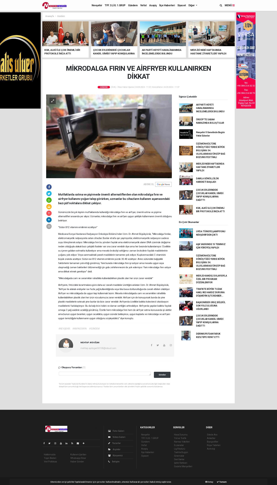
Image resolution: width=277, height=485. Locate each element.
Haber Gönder (77, 461)
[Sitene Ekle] (85, 443)
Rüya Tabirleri (213, 445)
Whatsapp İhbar (78, 458)
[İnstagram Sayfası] (56, 443)
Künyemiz (117, 455)
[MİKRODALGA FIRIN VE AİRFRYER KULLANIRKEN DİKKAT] (109, 136)
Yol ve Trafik (180, 438)
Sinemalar (179, 456)
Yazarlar (116, 443)
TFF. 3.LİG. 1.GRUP (115, 5)
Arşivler (116, 449)
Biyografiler (212, 441)
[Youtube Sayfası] (62, 443)
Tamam (223, 482)
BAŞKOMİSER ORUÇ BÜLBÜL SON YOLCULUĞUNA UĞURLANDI (211, 305)
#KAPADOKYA (79, 328)
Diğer (192, 5)
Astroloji (211, 448)
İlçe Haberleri (167, 5)
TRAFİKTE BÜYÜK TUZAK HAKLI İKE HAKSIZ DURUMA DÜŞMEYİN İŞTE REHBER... (210, 292)
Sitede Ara (212, 434)
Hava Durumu (181, 434)
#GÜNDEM (94, 328)
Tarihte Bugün (181, 452)
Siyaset (181, 5)
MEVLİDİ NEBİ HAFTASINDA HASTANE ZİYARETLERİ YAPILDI (210, 167)
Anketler (211, 438)
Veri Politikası (50, 461)
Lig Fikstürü (179, 448)
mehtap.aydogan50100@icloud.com (98, 348)
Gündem (133, 5)
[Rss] (73, 443)
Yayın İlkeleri (50, 458)
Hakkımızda (49, 454)
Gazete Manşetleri (183, 466)
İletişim (116, 461)
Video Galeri (118, 437)
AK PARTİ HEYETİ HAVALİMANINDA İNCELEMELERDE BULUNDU (210, 108)
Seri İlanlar (179, 459)
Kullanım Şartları (78, 454)
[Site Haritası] (79, 443)
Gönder (162, 375)
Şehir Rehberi (180, 463)
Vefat (143, 5)
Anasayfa (49, 16)
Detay (210, 482)
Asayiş (153, 5)
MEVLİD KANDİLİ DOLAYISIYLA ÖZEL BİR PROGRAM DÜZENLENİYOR (211, 279)
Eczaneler (179, 445)
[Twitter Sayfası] (50, 443)
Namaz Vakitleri (182, 441)
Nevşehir (97, 5)
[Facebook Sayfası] (45, 443)
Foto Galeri (118, 431)
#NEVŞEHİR (64, 328)
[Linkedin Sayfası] (68, 443)
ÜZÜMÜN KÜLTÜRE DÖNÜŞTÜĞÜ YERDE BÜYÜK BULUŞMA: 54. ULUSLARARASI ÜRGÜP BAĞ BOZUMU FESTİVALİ (210, 150)
